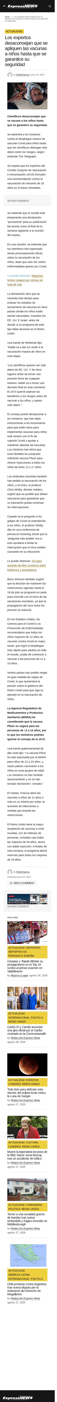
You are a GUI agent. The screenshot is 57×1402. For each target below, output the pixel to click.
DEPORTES (33, 947)
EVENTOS (32, 1080)
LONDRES (14, 1084)
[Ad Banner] (27, 899)
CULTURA (32, 1142)
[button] (4, 6)
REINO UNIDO (17, 1021)
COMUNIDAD (34, 1205)
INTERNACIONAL (18, 1017)
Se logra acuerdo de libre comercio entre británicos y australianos (26, 565)
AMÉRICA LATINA (19, 1275)
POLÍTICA (37, 1017)
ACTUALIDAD (14, 31)
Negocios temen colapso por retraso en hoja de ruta (25, 280)
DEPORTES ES (17, 951)
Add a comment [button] (24, 883)
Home (7, 17)
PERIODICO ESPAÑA (21, 956)
